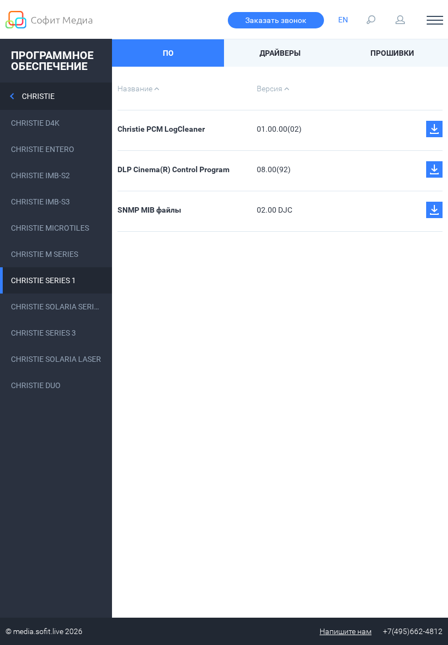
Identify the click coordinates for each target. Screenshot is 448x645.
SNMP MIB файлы (149, 210)
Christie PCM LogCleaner (161, 129)
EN (343, 19)
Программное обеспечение (52, 61)
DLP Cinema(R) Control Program (173, 169)
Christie (38, 96)
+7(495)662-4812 (413, 631)
